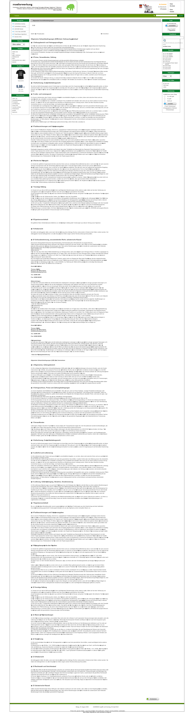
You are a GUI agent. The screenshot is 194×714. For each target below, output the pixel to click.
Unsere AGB (15, 105)
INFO (13, 58)
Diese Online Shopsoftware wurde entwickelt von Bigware (97, 712)
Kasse (171, 9)
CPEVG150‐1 (168, 58)
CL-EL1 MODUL (169, 56)
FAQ (13, 53)
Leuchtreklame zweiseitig (20, 26)
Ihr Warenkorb (162, 4)
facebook (14, 62)
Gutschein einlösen (16, 107)
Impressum (14, 112)
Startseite (17, 15)
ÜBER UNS (15, 51)
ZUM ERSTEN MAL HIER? (18, 60)
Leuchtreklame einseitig (19, 23)
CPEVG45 (167, 61)
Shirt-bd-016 (168, 59)
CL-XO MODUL (169, 53)
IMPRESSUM (15, 57)
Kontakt (172, 11)
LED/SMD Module (18, 29)
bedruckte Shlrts (18, 36)
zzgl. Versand (20, 91)
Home (171, 3)
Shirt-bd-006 (168, 67)
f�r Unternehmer (104, 33)
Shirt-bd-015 (21, 80)
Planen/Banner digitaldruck (20, 34)
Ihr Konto (172, 5)
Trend (166, 106)
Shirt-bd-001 (168, 65)
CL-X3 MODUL (169, 55)
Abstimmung (172, 106)
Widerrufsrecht (15, 108)
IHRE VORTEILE (16, 55)
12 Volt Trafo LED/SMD (20, 31)
